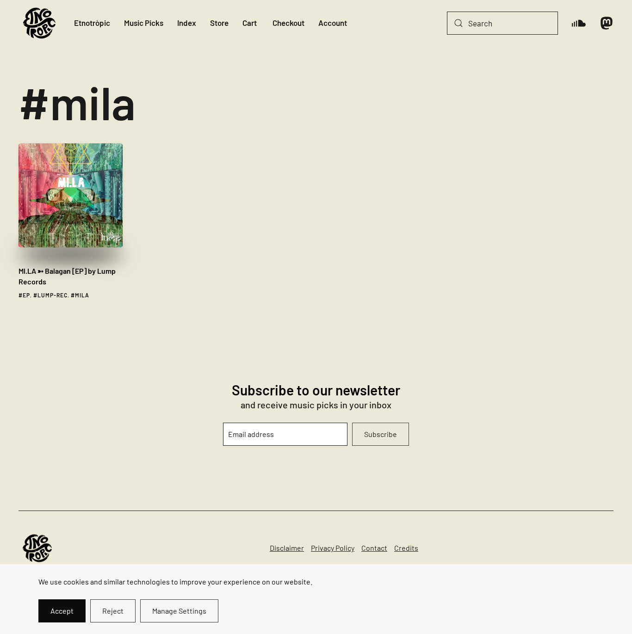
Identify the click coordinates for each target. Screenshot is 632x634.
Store (219, 22)
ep (26, 295)
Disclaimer (287, 547)
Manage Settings (179, 610)
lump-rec (52, 295)
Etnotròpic (92, 22)
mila (82, 295)
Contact (374, 547)
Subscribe (380, 434)
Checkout (288, 22)
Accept (62, 610)
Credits (406, 547)
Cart (249, 22)
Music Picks (143, 22)
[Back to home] (39, 23)
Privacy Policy (332, 547)
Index (186, 22)
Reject (113, 610)
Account (332, 22)
